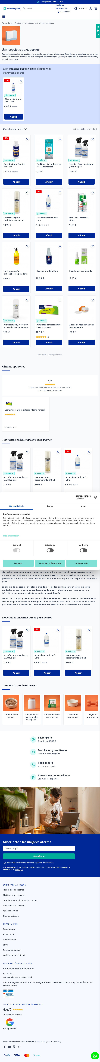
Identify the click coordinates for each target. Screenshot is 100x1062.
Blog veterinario (11, 916)
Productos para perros (24, 23)
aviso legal (19, 870)
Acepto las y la (30, 863)
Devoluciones (9, 939)
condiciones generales (24, 863)
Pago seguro (9, 929)
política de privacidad (45, 863)
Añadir (13, 116)
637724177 (65, 11)
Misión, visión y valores (14, 895)
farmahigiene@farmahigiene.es (18, 968)
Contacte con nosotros (14, 905)
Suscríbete (39, 856)
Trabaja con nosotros (13, 890)
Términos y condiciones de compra (20, 900)
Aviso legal (8, 934)
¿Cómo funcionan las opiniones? (50, 390)
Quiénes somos (10, 910)
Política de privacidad (14, 955)
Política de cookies (12, 950)
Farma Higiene (7, 23)
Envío (5, 945)
